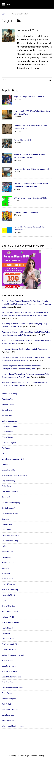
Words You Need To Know (13, 726)
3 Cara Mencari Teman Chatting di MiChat (31, 198)
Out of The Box (8, 606)
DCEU (4, 453)
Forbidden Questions (10, 491)
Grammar (5, 519)
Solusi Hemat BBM (9, 671)
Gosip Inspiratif (8, 508)
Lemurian (5, 568)
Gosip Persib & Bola (10, 513)
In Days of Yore (27, 30)
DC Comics (6, 448)
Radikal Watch (8, 628)
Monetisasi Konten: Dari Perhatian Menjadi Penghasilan (24, 349)
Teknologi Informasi (10, 709)
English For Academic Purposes (15, 475)
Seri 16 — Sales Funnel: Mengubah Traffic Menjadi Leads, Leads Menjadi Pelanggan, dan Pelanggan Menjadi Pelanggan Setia (26, 304)
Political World (8, 617)
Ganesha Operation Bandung (26, 212)
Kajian (4, 546)
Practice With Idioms (10, 622)
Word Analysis (8, 720)
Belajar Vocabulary (9, 421)
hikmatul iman (7, 524)
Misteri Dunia (7, 579)
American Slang (8, 399)
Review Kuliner (8, 638)
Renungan (6, 633)
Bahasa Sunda (7, 415)
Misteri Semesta (8, 584)
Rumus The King (9, 649)
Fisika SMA (6, 486)
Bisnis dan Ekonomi (10, 426)
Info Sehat (6, 530)
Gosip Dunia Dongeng (11, 502)
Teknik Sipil (6, 704)
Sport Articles (7, 693)
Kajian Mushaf (8, 551)
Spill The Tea (7, 682)
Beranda (5, 14)
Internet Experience (10, 535)
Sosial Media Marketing (11, 677)
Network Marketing (10, 590)
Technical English (9, 698)
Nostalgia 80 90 (8, 595)
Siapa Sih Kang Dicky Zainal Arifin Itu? (29, 96)
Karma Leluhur (8, 562)
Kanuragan (6, 557)
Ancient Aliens (8, 404)
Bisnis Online (7, 431)
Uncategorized (8, 715)
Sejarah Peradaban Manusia (13, 655)
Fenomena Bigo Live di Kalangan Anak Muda (32, 169)
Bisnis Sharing (7, 437)
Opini (4, 600)
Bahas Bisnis (7, 410)
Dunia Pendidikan (9, 470)
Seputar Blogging (9, 666)
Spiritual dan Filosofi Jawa (12, 688)
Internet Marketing (10, 540)
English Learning (8, 481)
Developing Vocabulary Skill (13, 459)
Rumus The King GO (22, 140)
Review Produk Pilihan (11, 644)
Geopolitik (6, 497)
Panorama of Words (10, 611)
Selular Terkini (8, 660)
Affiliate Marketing (9, 393)
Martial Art (6, 573)
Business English (9, 442)
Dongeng (6, 464)
